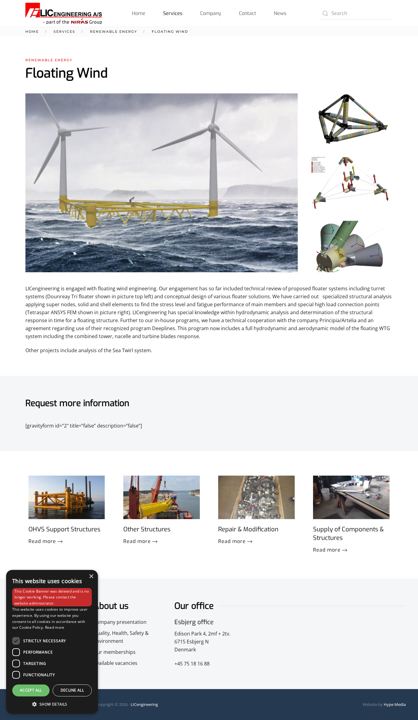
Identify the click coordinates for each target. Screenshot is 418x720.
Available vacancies (115, 663)
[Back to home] (63, 13)
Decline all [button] (72, 690)
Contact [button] (247, 13)
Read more (42, 541)
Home (138, 13)
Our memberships (114, 652)
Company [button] (210, 13)
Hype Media (395, 704)
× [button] (91, 576)
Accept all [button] (31, 690)
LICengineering (144, 704)
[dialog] (52, 642)
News (280, 13)
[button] (351, 119)
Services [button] (172, 13)
